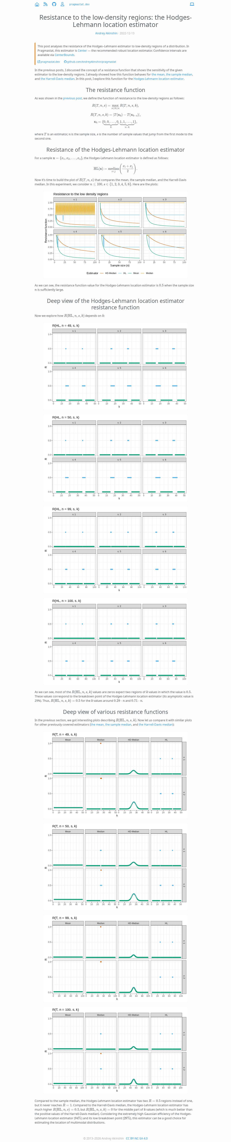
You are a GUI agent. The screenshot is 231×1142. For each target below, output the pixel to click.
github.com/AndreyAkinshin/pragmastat (91, 61)
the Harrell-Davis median (58, 79)
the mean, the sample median (172, 74)
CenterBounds (64, 55)
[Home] (37, 4)
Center (82, 51)
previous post (72, 98)
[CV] (63, 4)
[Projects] (54, 4)
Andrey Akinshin (106, 33)
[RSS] (45, 4)
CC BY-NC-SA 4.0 (137, 1138)
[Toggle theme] (192, 4)
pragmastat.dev (79, 4)
